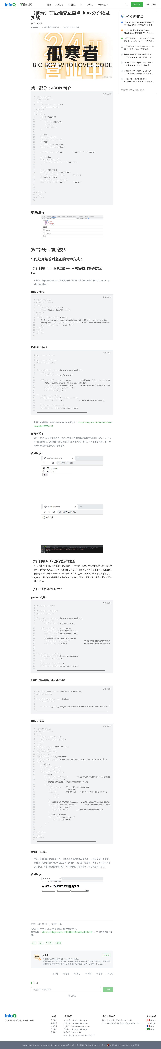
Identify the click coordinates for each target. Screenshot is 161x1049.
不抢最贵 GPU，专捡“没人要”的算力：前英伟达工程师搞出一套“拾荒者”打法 (139, 72)
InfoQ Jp (153, 1023)
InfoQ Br (153, 1029)
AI (82, 5)
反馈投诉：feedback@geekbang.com (77, 1026)
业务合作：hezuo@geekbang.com (76, 1023)
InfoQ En (153, 1020)
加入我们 (54, 1029)
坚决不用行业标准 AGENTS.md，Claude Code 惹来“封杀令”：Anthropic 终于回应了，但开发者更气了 (139, 32)
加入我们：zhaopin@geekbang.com (76, 1029)
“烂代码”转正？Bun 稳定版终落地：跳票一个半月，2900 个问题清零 (139, 47)
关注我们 (54, 1032)
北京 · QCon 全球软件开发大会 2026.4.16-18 (117, 1020)
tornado (49, 943)
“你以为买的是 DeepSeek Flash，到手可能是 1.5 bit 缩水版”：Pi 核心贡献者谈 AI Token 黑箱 (139, 40)
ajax (40, 943)
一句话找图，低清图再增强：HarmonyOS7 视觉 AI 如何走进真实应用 (139, 80)
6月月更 (58, 943)
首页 (49, 5)
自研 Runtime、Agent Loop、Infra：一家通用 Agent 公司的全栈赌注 (138, 64)
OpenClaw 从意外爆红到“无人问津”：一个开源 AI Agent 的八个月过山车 (139, 56)
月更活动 (59, 5)
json (33, 943)
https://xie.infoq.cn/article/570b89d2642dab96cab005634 (67, 932)
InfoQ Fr (152, 1026)
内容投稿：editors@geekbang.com (76, 1020)
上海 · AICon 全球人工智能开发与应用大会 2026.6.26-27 (121, 1023)
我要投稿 (54, 1023)
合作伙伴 (54, 1026)
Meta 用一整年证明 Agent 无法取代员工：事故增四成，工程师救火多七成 (139, 23)
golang (90, 5)
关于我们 (54, 1020)
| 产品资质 (135, 1045)
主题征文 (72, 5)
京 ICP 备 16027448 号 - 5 (96, 1045)
